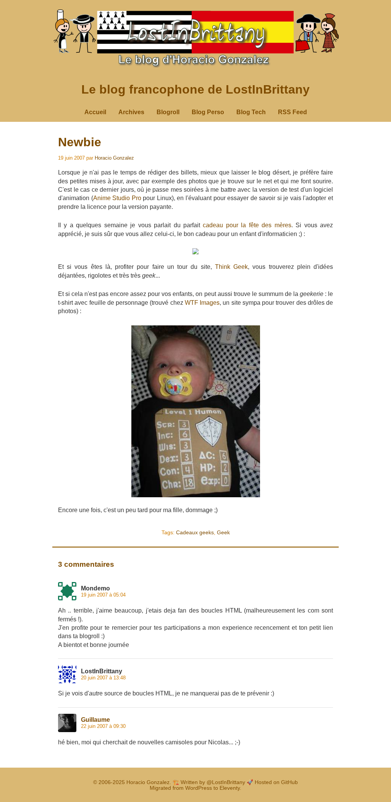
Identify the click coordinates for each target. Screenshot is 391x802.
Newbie (79, 142)
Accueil (95, 112)
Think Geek (231, 267)
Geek (223, 532)
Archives (131, 112)
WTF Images (202, 302)
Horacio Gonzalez (114, 158)
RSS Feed (292, 112)
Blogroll (168, 112)
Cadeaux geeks (195, 532)
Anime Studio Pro (117, 198)
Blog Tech (251, 112)
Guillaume (95, 719)
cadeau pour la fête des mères (247, 225)
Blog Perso (208, 112)
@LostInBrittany (226, 782)
